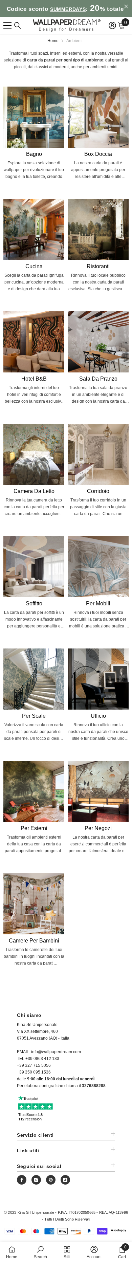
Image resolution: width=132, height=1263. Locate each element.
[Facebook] (21, 1180)
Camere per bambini (34, 941)
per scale (34, 716)
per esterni (34, 828)
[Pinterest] (51, 1180)
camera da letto (34, 491)
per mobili (98, 603)
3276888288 (94, 1085)
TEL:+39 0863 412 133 (38, 1058)
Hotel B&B (34, 379)
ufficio (98, 716)
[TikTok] (65, 1180)
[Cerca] (18, 25)
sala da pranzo (98, 379)
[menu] (7, 25)
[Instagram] (36, 1180)
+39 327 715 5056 (34, 1065)
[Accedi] (112, 25)
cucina (34, 266)
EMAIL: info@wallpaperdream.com (49, 1051)
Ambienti (74, 40)
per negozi (98, 828)
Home (53, 40)
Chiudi (126, 6)
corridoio (98, 491)
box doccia (98, 154)
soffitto (34, 603)
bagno (34, 154)
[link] (40, 1252)
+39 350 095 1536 (34, 1072)
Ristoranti (98, 266)
